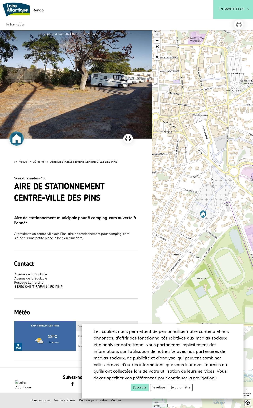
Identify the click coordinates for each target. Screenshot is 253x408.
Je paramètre (180, 387)
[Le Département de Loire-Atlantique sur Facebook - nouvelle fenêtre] (72, 384)
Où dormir (39, 161)
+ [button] (157, 34)
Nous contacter (40, 400)
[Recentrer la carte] (157, 57)
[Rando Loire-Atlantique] (24, 9)
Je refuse (158, 387)
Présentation (15, 24)
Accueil (23, 161)
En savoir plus (231, 9)
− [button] (157, 40)
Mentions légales (64, 400)
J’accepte (139, 387)
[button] (157, 47)
